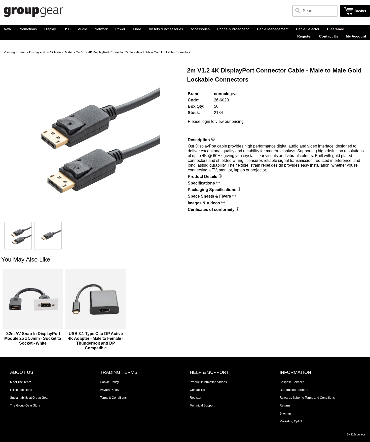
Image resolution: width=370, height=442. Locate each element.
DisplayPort (37, 52)
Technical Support (202, 405)
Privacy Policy (109, 390)
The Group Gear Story (25, 405)
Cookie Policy (109, 382)
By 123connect (356, 434)
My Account (356, 36)
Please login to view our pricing (216, 121)
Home (20, 52)
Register (304, 36)
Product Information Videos (208, 382)
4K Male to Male (61, 52)
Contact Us (328, 36)
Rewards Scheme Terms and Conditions (307, 397)
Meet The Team (20, 382)
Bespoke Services (292, 382)
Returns (285, 405)
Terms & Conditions (113, 397)
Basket (360, 11)
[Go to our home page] (33, 18)
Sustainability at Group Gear (29, 397)
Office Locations (21, 390)
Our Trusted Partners (294, 390)
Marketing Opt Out (292, 421)
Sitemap (285, 413)
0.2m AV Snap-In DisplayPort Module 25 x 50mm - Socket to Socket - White (32, 338)
